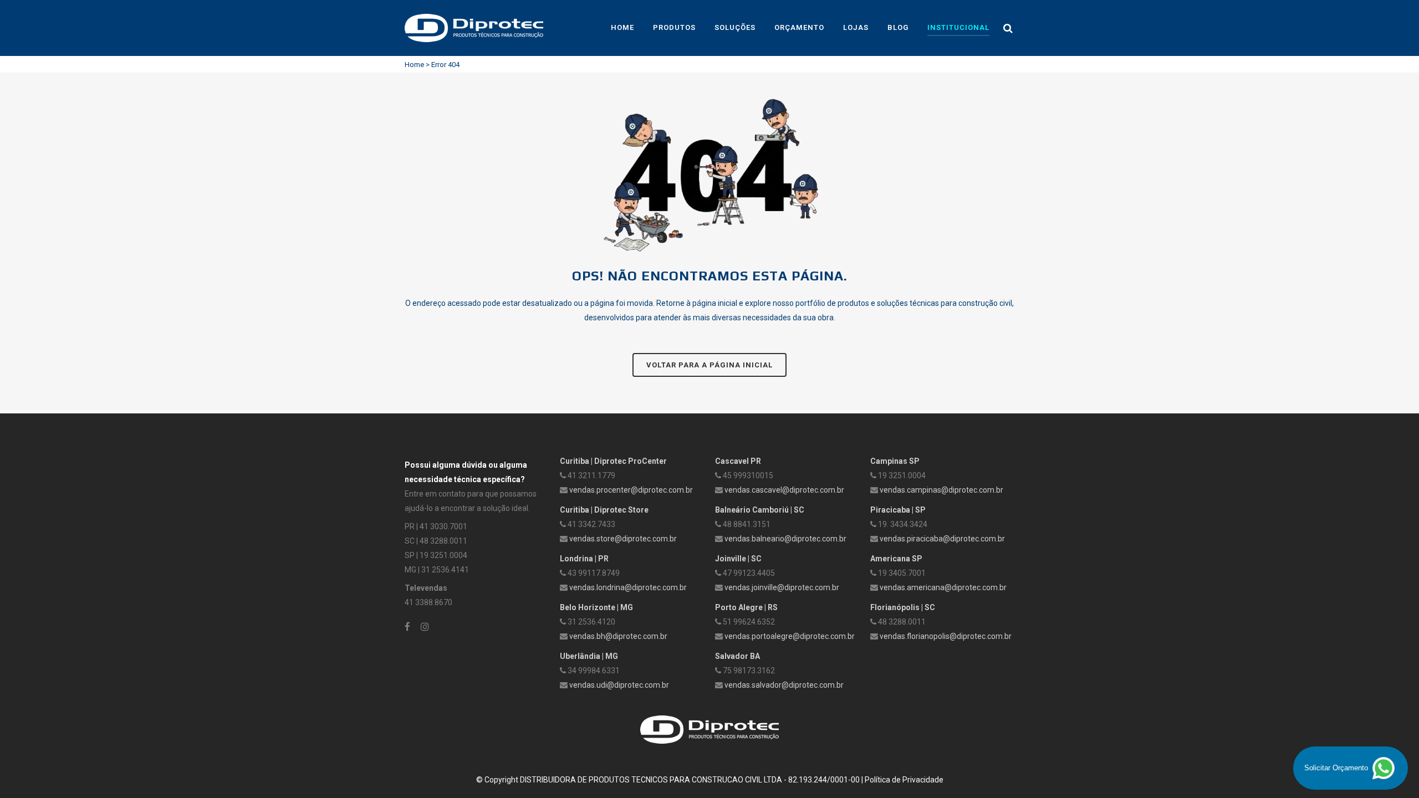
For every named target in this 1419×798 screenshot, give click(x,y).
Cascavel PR (738, 461)
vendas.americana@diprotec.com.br (943, 587)
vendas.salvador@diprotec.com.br (784, 685)
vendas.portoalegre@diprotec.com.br (789, 636)
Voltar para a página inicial (709, 365)
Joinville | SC (738, 558)
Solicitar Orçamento (1337, 768)
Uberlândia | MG (589, 656)
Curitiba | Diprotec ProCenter (613, 461)
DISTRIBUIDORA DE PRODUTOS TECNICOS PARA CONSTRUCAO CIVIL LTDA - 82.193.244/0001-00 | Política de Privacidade (731, 779)
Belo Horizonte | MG (596, 607)
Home (414, 64)
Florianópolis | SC (902, 607)
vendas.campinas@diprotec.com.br (941, 489)
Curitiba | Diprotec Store (604, 509)
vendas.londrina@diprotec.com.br (628, 587)
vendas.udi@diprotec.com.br (619, 685)
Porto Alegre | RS (746, 607)
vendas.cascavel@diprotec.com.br (784, 489)
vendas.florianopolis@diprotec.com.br (946, 636)
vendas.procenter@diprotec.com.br (631, 489)
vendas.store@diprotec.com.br (623, 538)
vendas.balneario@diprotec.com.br (785, 538)
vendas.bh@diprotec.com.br (618, 636)
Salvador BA (737, 656)
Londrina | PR (584, 558)
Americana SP (896, 558)
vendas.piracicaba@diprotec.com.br (942, 538)
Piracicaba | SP (898, 509)
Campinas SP (895, 461)
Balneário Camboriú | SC (759, 509)
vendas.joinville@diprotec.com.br (781, 587)
